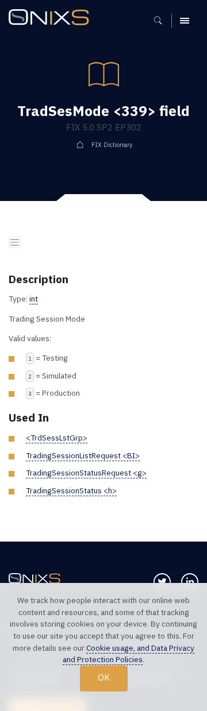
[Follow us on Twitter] (162, 581)
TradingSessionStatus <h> (71, 490)
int (33, 298)
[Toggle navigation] (15, 243)
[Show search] (162, 21)
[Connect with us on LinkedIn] (189, 581)
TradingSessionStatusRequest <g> (86, 472)
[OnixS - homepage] (52, 18)
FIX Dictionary (111, 145)
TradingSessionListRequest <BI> (83, 455)
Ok (104, 677)
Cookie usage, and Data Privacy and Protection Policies (128, 654)
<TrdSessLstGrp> (56, 437)
